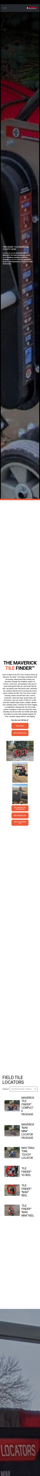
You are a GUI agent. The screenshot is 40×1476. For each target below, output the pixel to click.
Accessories (20, 726)
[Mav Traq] (19, 1153)
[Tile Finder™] (19, 1190)
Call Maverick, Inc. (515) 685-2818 (20, 808)
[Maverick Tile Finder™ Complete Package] (19, 1105)
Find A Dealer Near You (20, 822)
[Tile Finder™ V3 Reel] (19, 1171)
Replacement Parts (20, 733)
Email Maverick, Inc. (20, 815)
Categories (5, 1089)
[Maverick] (19, 1130)
